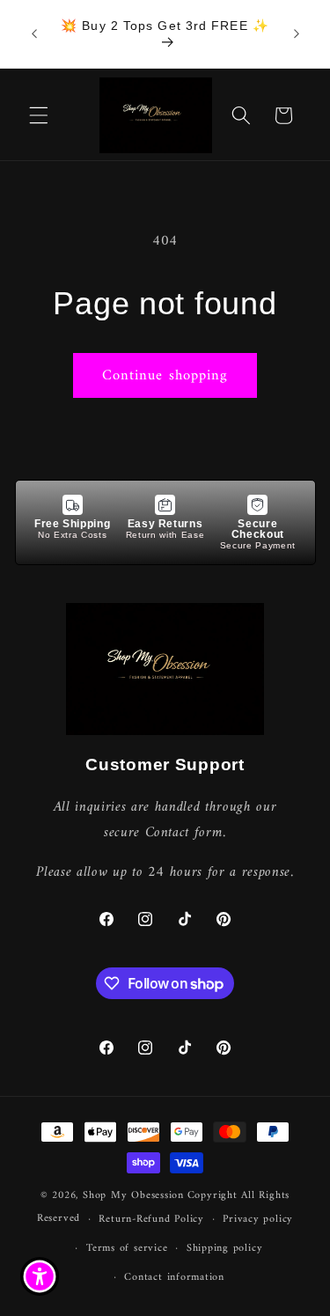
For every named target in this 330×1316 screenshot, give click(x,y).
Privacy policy (258, 1219)
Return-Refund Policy (151, 1219)
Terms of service (126, 1248)
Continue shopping (165, 375)
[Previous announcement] (34, 34)
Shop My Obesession (133, 1195)
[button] (39, 115)
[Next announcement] (296, 34)
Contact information (174, 1277)
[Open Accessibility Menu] (40, 1277)
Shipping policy (225, 1248)
